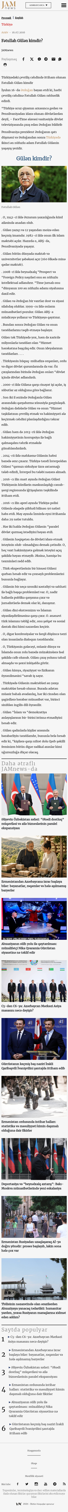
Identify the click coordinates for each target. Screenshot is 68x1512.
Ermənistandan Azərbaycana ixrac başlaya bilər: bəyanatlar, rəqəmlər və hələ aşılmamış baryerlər (33, 886)
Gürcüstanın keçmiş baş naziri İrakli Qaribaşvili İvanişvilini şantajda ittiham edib (33, 1066)
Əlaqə (34, 1463)
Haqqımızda (34, 1450)
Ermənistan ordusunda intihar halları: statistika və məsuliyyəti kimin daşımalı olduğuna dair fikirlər (30, 1126)
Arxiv (6, 32)
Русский (6, 18)
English (19, 17)
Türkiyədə (53, 137)
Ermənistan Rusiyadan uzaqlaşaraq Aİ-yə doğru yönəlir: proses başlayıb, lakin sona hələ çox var (31, 1246)
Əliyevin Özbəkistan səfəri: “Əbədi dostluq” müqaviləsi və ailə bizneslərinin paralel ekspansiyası (32, 823)
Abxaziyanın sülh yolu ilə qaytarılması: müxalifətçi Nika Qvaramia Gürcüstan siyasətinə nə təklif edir (29, 948)
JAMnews (7, 50)
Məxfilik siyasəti (34, 1476)
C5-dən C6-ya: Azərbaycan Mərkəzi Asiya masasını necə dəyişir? (31, 1008)
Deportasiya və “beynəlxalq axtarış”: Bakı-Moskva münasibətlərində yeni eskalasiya (32, 1186)
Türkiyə (7, 24)
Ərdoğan (27, 90)
